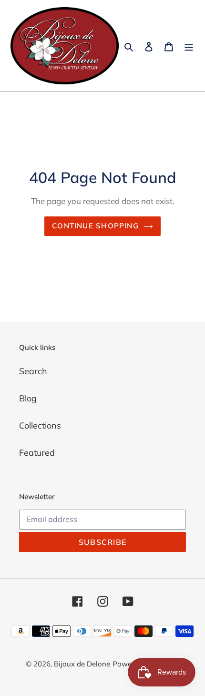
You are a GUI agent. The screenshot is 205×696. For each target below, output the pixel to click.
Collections (40, 425)
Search (33, 371)
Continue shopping (95, 225)
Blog (28, 398)
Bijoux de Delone (82, 663)
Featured (37, 452)
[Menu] (189, 46)
